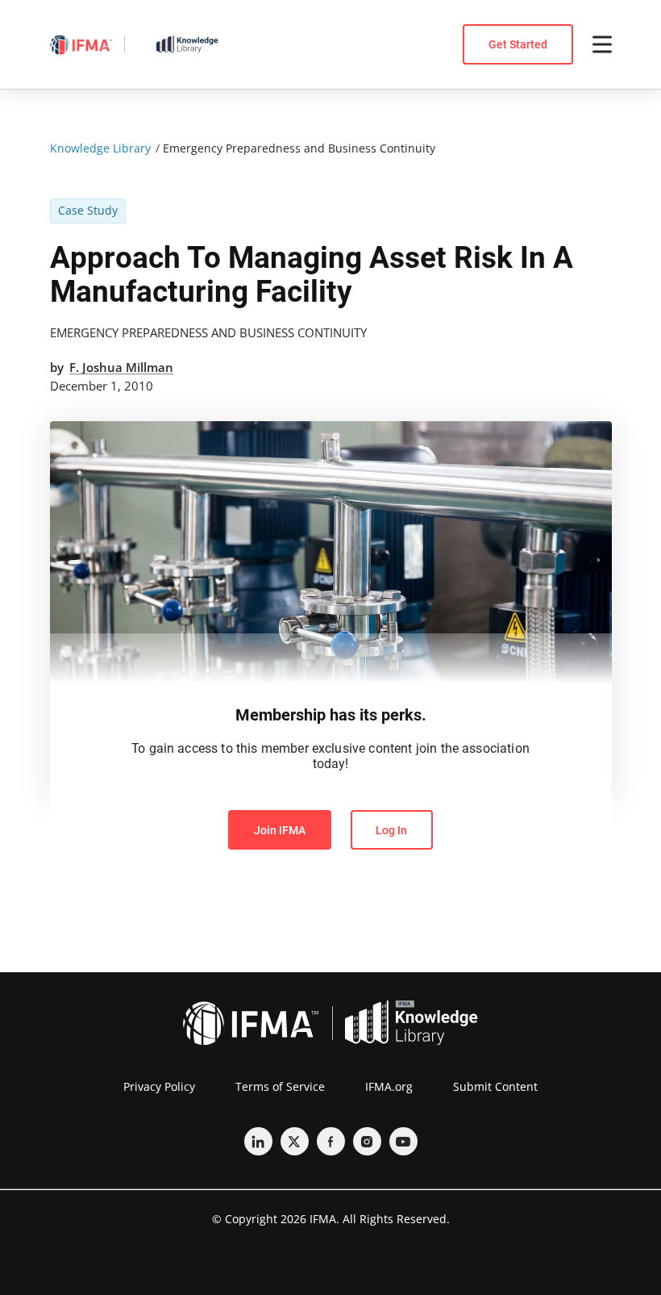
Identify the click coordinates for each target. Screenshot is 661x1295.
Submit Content (495, 1086)
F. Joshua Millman (121, 367)
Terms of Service (280, 1086)
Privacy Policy (159, 1086)
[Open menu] (602, 44)
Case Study (88, 210)
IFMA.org (389, 1086)
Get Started (517, 44)
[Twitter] (295, 1141)
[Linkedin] (258, 1141)
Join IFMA (280, 830)
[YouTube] (403, 1141)
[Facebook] (331, 1141)
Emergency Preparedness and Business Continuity (208, 332)
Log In (391, 830)
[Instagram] (367, 1141)
